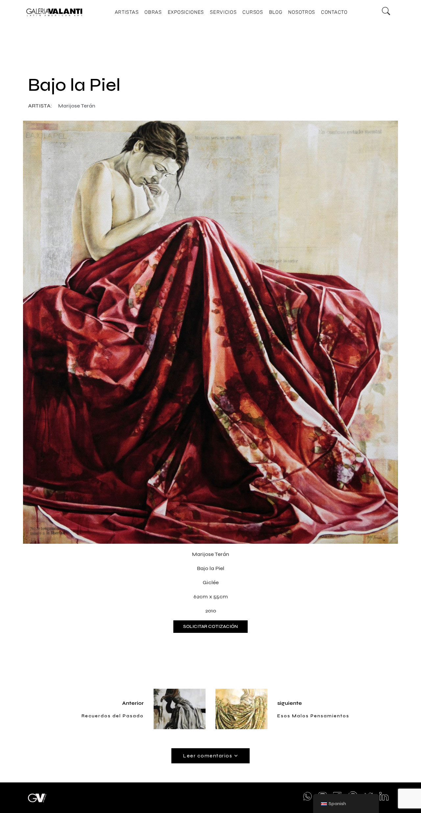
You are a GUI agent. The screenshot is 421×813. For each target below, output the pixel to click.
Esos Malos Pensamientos (313, 716)
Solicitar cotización (210, 626)
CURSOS (252, 12)
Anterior (133, 703)
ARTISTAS (127, 12)
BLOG (276, 12)
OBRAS (153, 12)
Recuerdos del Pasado (113, 716)
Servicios (223, 12)
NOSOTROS (301, 12)
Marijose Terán (76, 106)
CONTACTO (334, 12)
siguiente (289, 703)
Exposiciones (186, 12)
